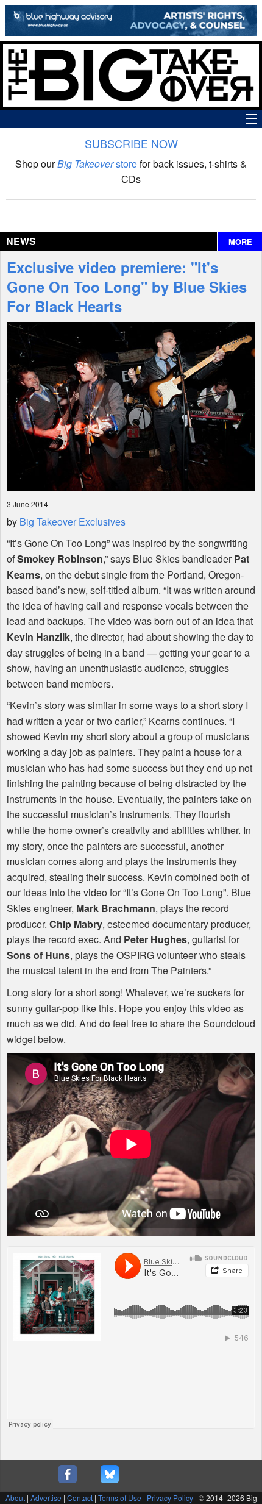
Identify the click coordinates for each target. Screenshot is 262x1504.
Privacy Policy (170, 1497)
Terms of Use (119, 1497)
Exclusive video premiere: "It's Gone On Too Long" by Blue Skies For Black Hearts (127, 286)
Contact (80, 1497)
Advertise (46, 1497)
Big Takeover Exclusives (72, 522)
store (97, 164)
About (15, 1497)
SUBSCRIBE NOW (131, 143)
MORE (240, 242)
